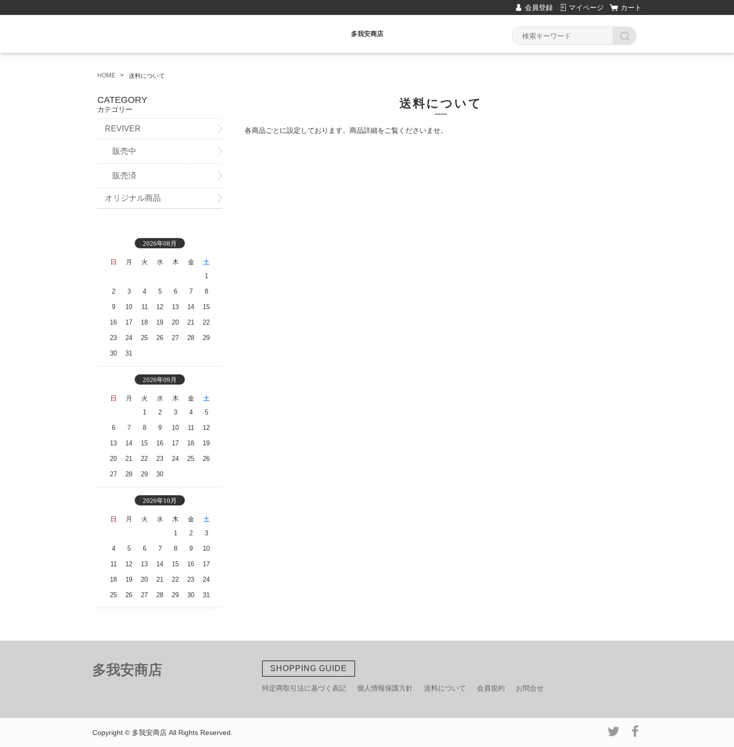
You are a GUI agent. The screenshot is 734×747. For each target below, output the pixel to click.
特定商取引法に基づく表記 (304, 688)
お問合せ (530, 688)
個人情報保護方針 (385, 688)
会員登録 (539, 7)
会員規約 (491, 688)
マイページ (586, 7)
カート (631, 7)
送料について (445, 688)
